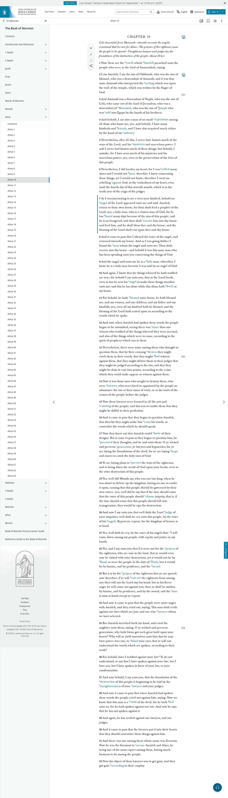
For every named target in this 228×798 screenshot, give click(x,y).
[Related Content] (215, 21)
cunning (105, 406)
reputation (161, 120)
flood (103, 562)
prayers (170, 549)
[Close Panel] (45, 20)
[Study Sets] (201, 21)
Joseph (163, 108)
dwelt (169, 286)
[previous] (54, 402)
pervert (136, 463)
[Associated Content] (183, 37)
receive (147, 221)
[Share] (91, 65)
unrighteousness (110, 686)
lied (171, 702)
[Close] (91, 48)
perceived (106, 442)
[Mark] (91, 54)
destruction (107, 682)
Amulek (149, 63)
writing (149, 83)
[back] (3, 20)
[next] (224, 402)
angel (103, 203)
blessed (134, 298)
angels (112, 521)
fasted (108, 216)
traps (174, 451)
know (157, 433)
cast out (136, 578)
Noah (154, 562)
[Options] (222, 21)
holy (149, 262)
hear (132, 174)
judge (168, 512)
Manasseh (125, 108)
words (130, 63)
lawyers (112, 386)
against (116, 183)
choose (149, 496)
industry (129, 133)
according (117, 766)
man (116, 246)
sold (108, 113)
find (157, 356)
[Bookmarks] (208, 21)
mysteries (139, 144)
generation (124, 447)
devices (152, 352)
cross (147, 422)
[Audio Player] (217, 787)
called (165, 169)
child (133, 702)
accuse (140, 745)
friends (122, 128)
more (155, 327)
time (174, 591)
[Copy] (91, 60)
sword (156, 566)
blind (134, 641)
